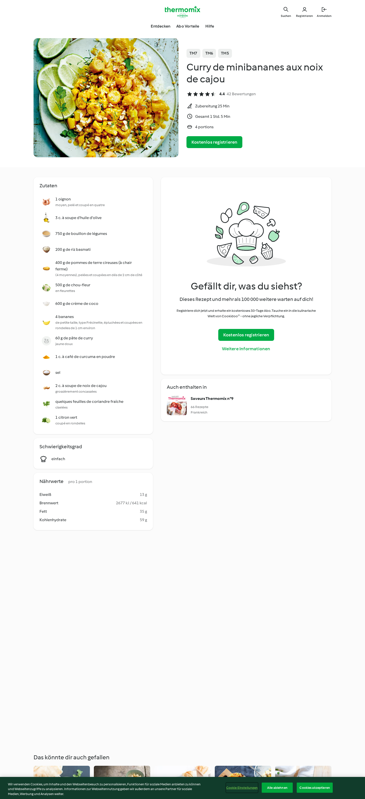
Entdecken (160, 26)
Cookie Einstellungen (242, 787)
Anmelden (324, 16)
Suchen (286, 16)
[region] (182, 788)
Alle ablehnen (277, 787)
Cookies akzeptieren (314, 787)
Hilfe (209, 26)
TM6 (209, 53)
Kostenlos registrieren (214, 142)
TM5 (225, 53)
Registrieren (304, 16)
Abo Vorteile (187, 26)
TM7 (193, 53)
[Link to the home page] (182, 12)
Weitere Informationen (246, 349)
